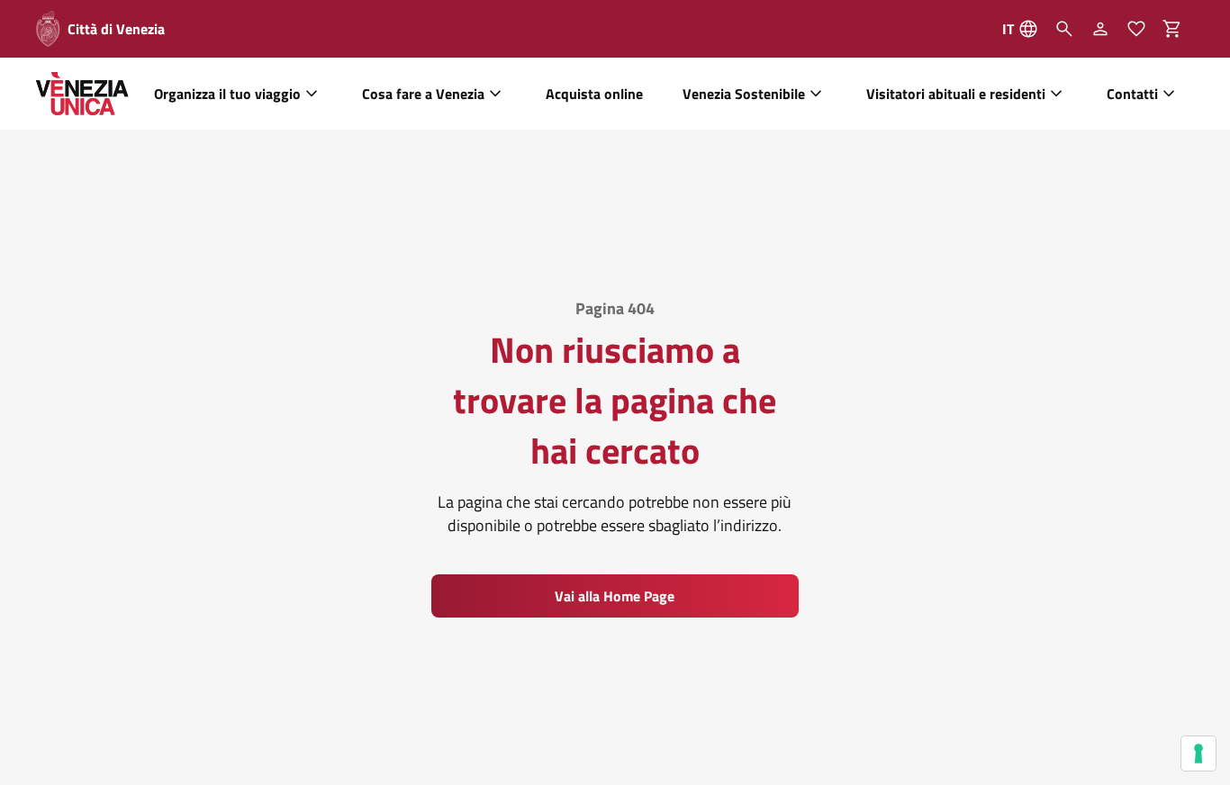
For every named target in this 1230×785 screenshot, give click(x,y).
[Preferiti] (1136, 29)
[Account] (1100, 29)
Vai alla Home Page (614, 596)
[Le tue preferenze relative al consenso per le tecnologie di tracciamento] (1198, 753)
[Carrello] (1178, 29)
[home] (82, 93)
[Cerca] (1064, 29)
